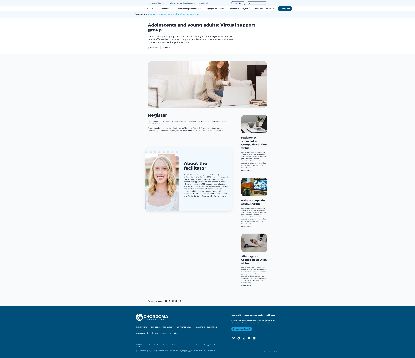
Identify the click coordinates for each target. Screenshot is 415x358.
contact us (193, 130)
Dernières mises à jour (238, 9)
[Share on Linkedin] (169, 301)
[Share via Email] (176, 301)
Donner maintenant (241, 329)
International (203, 3)
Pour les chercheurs (155, 3)
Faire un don (285, 9)
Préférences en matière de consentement (187, 345)
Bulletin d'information (264, 9)
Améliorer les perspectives (187, 9)
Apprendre (148, 9)
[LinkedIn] (254, 338)
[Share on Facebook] (166, 301)
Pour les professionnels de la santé (180, 3)
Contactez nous (184, 327)
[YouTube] (249, 338)
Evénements (141, 14)
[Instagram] (244, 338)
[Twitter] (233, 338)
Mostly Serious (274, 352)
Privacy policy (207, 345)
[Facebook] (239, 338)
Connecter (164, 9)
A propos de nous (214, 9)
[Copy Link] (180, 301)
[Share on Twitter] (173, 301)
